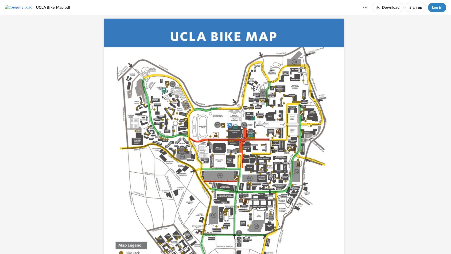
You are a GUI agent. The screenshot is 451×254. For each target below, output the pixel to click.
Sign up (415, 7)
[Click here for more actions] (365, 7)
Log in (437, 7)
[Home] (19, 7)
